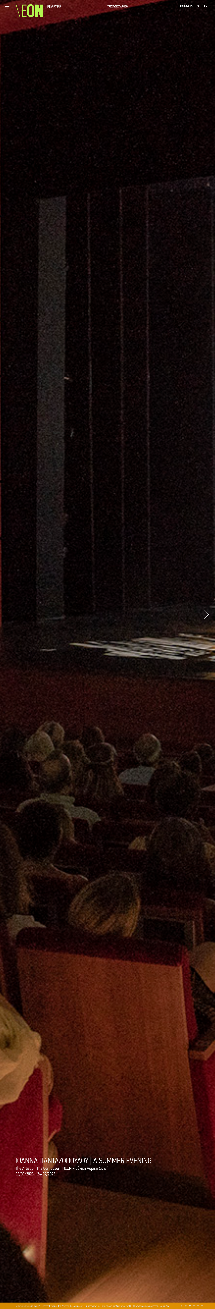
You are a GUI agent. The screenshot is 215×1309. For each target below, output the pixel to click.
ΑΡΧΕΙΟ (124, 6)
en (205, 6)
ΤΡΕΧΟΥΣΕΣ (114, 6)
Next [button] (206, 614)
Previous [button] (7, 614)
